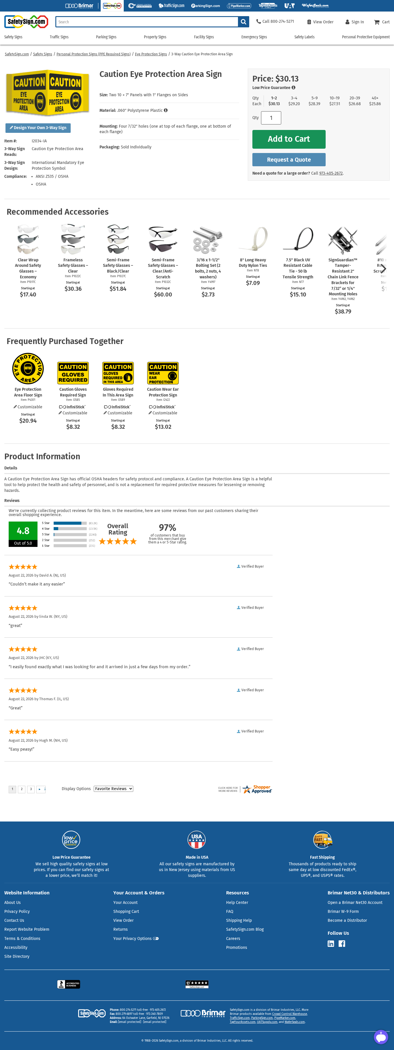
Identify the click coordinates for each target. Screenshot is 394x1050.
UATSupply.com (267, 1022)
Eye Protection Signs (151, 54)
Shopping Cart (126, 911)
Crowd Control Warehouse (289, 1014)
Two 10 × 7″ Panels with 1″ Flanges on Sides (148, 94)
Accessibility (15, 947)
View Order (123, 920)
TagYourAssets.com (243, 1022)
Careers (233, 938)
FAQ (229, 911)
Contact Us (14, 920)
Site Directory (16, 956)
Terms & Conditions (22, 938)
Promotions (236, 947)
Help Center (237, 902)
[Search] (243, 21)
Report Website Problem (26, 929)
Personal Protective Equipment (366, 37)
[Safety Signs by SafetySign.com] (24, 28)
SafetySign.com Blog (245, 929)
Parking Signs (106, 37)
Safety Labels (304, 37)
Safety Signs (42, 54)
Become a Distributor (347, 920)
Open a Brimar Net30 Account (355, 902)
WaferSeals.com (295, 1022)
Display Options (76, 788)
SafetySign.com (17, 54)
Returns (120, 929)
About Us (12, 902)
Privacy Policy (17, 911)
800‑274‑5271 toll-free (134, 1010)
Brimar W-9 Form (343, 911)
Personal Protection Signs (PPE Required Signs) (94, 54)
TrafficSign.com (240, 1018)
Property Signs (155, 37)
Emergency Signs (254, 37)
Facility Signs (204, 37)
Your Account (125, 902)
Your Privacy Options (132, 938)
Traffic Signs (59, 37)
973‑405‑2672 (331, 173)
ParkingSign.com (262, 1018)
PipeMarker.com (284, 1018)
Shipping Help (239, 920)
